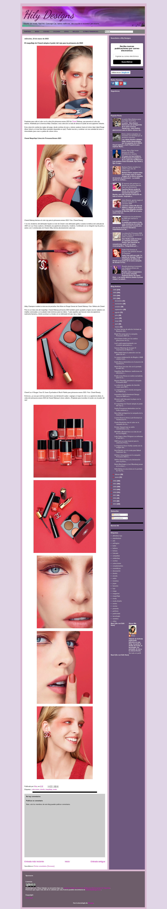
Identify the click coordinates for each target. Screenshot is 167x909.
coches (115, 561)
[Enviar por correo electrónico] (49, 786)
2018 (115, 492)
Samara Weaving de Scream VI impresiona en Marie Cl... (125, 349)
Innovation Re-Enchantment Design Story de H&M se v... (126, 395)
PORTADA (27, 31)
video (114, 621)
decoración (116, 571)
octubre (118, 307)
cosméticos (117, 568)
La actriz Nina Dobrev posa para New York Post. (131, 120)
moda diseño (117, 601)
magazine (116, 593)
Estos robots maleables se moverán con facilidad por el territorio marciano (132, 135)
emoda (115, 576)
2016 (115, 498)
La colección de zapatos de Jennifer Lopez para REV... (127, 386)
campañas (116, 556)
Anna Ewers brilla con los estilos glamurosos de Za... (126, 339)
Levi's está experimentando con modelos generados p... (125, 344)
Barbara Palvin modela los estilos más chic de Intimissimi (131, 168)
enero (117, 477)
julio (117, 315)
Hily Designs (48, 14)
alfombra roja (117, 536)
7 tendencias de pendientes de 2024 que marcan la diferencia (131, 218)
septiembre (119, 309)
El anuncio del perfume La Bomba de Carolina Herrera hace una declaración (131, 185)
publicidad (116, 613)
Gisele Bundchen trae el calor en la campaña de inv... (126, 423)
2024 (115, 295)
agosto (117, 312)
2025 (115, 292)
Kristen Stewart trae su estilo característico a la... (124, 428)
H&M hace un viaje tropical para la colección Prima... (126, 442)
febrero (117, 474)
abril (117, 324)
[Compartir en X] (53, 786)
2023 (115, 298)
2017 (115, 495)
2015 (115, 501)
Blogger (90, 903)
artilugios (116, 543)
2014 (115, 504)
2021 (115, 484)
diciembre (118, 301)
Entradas (116, 515)
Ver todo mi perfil (135, 653)
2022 (115, 481)
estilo (114, 578)
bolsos (115, 551)
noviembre (119, 304)
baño (114, 546)
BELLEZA (76, 31)
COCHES (46, 31)
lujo (114, 588)
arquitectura (117, 538)
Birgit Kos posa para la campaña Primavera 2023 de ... (125, 335)
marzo (117, 327)
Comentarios (118, 518)
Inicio (67, 861)
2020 (115, 487)
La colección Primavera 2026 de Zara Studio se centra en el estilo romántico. (132, 235)
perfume (115, 611)
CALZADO (56, 31)
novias (115, 606)
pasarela (115, 608)
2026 (115, 290)
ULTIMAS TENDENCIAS (90, 31)
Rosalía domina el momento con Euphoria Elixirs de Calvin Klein (132, 268)
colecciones (35, 789)
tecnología (116, 616)
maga (114, 591)
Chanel (74, 121)
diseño (42, 789)
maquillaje (49, 789)
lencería (115, 586)
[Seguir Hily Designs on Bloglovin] (120, 73)
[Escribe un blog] (51, 786)
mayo (117, 321)
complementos (118, 566)
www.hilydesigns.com (93, 890)
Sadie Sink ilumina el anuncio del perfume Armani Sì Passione (132, 251)
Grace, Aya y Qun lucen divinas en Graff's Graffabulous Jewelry (130, 152)
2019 (115, 489)
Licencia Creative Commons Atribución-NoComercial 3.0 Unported (87, 888)
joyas (114, 583)
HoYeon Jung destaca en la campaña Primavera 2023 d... (127, 456)
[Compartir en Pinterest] (57, 786)
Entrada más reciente (34, 861)
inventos (116, 581)
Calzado (115, 553)
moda (55, 789)
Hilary (133, 636)
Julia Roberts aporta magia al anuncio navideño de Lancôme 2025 (132, 202)
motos (115, 603)
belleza (115, 548)
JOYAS (66, 31)
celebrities (116, 558)
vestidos (115, 619)
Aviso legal (29, 898)
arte (114, 541)
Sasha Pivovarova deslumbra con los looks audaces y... (127, 409)
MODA (37, 31)
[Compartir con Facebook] (55, 786)
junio (117, 318)
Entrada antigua (98, 861)
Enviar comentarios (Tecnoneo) (44, 866)
